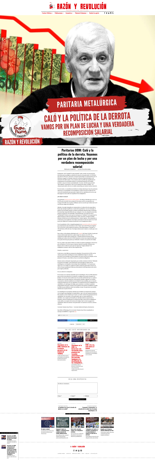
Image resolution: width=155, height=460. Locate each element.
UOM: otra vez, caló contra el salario (90, 346)
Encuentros (69, 13)
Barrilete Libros (76, 453)
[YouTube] (109, 13)
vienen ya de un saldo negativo (72, 199)
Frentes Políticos (47, 13)
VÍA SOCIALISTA (94, 453)
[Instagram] (111, 13)
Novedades (88, 169)
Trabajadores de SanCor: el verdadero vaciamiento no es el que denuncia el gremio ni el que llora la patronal (92, 432)
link (75, 311)
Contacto (68, 453)
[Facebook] (105, 13)
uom (83, 324)
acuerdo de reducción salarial (89, 224)
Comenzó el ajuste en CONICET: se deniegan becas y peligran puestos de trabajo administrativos (62, 431)
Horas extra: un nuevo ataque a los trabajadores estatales (77, 430)
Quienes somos (61, 453)
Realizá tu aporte (94, 13)
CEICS (83, 453)
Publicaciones (59, 13)
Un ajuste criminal (45, 429)
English (87, 453)
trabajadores (78, 324)
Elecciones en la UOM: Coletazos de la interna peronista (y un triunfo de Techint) (63, 349)
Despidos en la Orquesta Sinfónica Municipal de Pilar (107, 429)
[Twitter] (107, 13)
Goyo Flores (82, 169)
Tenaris (80, 233)
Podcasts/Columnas (80, 13)
